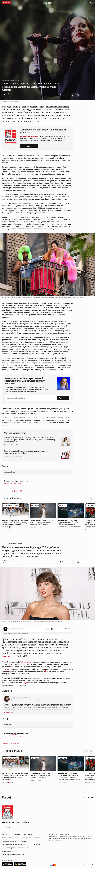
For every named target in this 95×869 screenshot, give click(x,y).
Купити (29, 146)
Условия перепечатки (9, 841)
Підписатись (63, 398)
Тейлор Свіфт (15, 743)
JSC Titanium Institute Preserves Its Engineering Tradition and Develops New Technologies (15, 524)
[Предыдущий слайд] (86, 751)
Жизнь (59, 529)
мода (12, 491)
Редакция (36, 844)
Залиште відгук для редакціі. (13, 483)
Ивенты (37, 838)
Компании (7, 444)
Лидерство (33, 527)
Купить (7, 827)
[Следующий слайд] (91, 499)
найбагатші (6, 743)
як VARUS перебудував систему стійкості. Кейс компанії (41, 523)
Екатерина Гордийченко (20, 698)
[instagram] (84, 797)
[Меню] (91, 2)
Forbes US (5, 561)
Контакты (5, 834)
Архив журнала (10, 848)
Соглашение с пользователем (22, 834)
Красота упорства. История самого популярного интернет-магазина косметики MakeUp (27, 452)
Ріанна (23, 491)
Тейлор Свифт (26, 662)
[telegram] (88, 797)
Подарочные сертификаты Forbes (13, 854)
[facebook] (80, 797)
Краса (17, 491)
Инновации (7, 456)
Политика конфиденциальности (13, 844)
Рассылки (23, 841)
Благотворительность (9, 851)
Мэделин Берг (6, 94)
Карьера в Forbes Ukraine (10, 838)
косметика (6, 491)
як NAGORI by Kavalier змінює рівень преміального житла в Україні (69, 524)
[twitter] (76, 797)
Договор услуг (26, 838)
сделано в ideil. (87, 865)
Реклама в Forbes (24, 848)
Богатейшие (5, 80)
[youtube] (92, 797)
